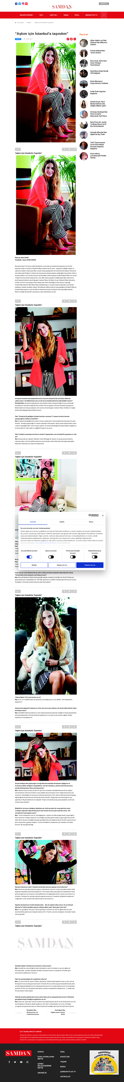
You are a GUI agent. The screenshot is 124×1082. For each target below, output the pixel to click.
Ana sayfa (20, 22)
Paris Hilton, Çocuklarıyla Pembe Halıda (98, 156)
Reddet (34, 565)
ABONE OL (104, 3)
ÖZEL (41, 15)
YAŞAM (66, 15)
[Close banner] (102, 515)
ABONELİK (42, 1073)
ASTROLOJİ (65, 1077)
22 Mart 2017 (29, 39)
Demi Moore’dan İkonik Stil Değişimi (99, 72)
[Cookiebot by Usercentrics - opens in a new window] (90, 515)
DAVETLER (53, 15)
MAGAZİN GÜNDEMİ (26, 15)
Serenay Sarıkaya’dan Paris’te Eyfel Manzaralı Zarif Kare (98, 114)
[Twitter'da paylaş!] (71, 39)
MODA (77, 15)
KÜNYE (41, 1052)
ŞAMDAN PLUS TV (91, 15)
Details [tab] (62, 522)
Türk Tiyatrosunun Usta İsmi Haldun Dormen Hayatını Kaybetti (97, 145)
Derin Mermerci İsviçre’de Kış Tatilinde (99, 82)
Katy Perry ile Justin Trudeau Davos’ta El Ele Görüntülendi (98, 124)
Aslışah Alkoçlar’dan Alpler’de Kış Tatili (98, 133)
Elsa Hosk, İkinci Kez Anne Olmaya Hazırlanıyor (98, 63)
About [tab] (91, 522)
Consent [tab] (33, 522)
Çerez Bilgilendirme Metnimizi (46, 543)
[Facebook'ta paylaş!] (68, 39)
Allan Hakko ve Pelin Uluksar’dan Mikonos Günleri (98, 42)
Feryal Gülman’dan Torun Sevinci (97, 52)
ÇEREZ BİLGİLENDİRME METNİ (44, 1066)
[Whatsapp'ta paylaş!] (75, 39)
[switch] (51, 557)
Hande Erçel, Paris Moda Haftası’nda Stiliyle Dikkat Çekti (98, 104)
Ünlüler (29, 22)
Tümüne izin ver (89, 565)
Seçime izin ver (62, 565)
